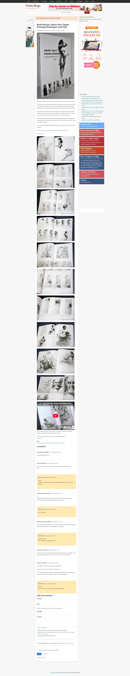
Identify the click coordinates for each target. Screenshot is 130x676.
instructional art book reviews (52, 443)
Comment (39, 616)
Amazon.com (40, 438)
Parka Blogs (33, 6)
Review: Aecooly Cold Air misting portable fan (92, 102)
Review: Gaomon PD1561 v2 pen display (91, 120)
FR (98, 158)
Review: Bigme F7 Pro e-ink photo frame (91, 98)
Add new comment (41, 657)
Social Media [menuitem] (79, 1)
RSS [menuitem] (66, 1)
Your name (39, 598)
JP (81, 160)
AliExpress (82, 162)
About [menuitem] (92, 1)
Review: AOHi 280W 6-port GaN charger (91, 96)
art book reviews (40, 443)
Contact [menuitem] (86, 1)
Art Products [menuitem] (44, 1)
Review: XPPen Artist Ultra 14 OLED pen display (92, 100)
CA (91, 158)
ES (101, 158)
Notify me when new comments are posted (49, 650)
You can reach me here (85, 182)
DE (96, 158)
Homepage (39, 611)
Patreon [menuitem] (71, 1)
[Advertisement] (90, 80)
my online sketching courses (91, 126)
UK (93, 158)
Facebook (88, 144)
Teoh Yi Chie (46, 30)
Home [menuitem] (28, 1)
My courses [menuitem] (59, 1)
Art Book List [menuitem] (36, 1)
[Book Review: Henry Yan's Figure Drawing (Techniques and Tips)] (55, 65)
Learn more (95, 167)
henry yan (62, 443)
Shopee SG (88, 162)
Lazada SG (95, 162)
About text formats (42, 627)
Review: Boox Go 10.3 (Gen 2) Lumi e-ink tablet (92, 111)
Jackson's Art (97, 160)
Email (38, 604)
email (83, 144)
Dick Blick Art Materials (88, 160)
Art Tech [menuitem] (52, 1)
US (89, 158)
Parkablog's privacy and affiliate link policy (60, 672)
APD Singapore (83, 150)
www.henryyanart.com (63, 130)
